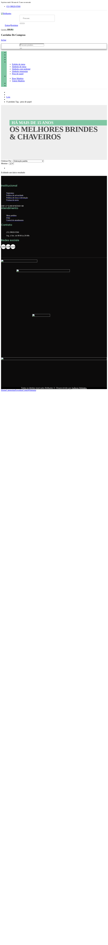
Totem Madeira (18, 81)
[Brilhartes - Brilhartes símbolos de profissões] (6, 13)
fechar (3, 40)
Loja (8, 97)
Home (9, 52)
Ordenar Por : (6, 161)
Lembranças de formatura (18, 85)
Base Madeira (17, 78)
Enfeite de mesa (18, 64)
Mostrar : (5, 163)
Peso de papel (17, 74)
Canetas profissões (15, 57)
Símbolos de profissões (17, 62)
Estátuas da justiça (15, 83)
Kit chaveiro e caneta (16, 59)
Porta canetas (13, 76)
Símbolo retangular (20, 71)
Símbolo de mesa (19, 67)
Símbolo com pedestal (21, 69)
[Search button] (22, 23)
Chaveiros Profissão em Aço (19, 55)
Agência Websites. (79, 388)
